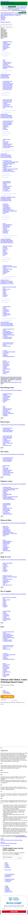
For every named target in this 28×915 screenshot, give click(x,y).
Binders (4, 250)
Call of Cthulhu (6, 45)
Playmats (5, 254)
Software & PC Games (8, 343)
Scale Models (6, 212)
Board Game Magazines (8, 83)
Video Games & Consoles (8, 342)
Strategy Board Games (7, 85)
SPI (4, 140)
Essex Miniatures (6, 225)
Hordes (10, 164)
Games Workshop (6, 181)
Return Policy (8, 876)
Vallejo (4, 307)
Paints (4, 213)
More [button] (2, 687)
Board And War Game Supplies (9, 286)
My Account (11, 382)
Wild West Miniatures (7, 170)
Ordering (7, 864)
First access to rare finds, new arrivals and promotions (13, 852)
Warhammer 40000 (7, 487)
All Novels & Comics (7, 337)
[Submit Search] (13, 27)
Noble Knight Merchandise (8, 356)
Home (4, 690)
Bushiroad (5, 272)
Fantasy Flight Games (7, 99)
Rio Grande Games (7, 102)
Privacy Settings (8, 868)
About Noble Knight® (9, 874)
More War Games (6, 474)
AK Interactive (6, 311)
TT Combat (5, 189)
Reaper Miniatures (7, 182)
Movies (4, 345)
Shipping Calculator (8, 877)
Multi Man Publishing (7, 144)
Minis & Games (4, 32)
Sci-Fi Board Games (7, 89)
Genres (4, 373)
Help (6, 862)
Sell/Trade (3, 16)
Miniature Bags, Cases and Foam (10, 210)
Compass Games (6, 145)
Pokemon (5, 247)
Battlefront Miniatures (7, 224)
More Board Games (7, 445)
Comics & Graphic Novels (8, 328)
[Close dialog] (26, 897)
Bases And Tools (6, 289)
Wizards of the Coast (7, 62)
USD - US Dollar (12, 6)
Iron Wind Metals (6, 188)
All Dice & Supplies (5, 594)
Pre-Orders (5, 363)
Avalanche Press (6, 147)
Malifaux (5, 167)
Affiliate (6, 887)
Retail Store (23, 10)
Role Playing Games (5, 378)
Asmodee (5, 103)
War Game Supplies (7, 124)
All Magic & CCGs (5, 559)
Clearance (5, 367)
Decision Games (6, 139)
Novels (4, 330)
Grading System (8, 880)
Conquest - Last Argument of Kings (10, 168)
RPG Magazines (6, 47)
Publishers (20, 390)
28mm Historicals (6, 208)
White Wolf (5, 64)
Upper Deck (5, 270)
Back (2, 383)
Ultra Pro (5, 308)
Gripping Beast (6, 230)
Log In (10, 12)
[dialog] (14, 793)
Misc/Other (5, 355)
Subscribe (14, 912)
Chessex (5, 312)
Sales (4, 370)
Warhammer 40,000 (7, 160)
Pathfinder (5, 42)
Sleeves (4, 251)
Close (2, 838)
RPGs (2, 28)
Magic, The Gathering (7, 246)
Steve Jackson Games (7, 100)
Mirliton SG (5, 232)
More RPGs (5, 415)
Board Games (3, 29)
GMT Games (6, 141)
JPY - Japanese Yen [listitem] (16, 9)
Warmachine (5, 164)
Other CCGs (5, 249)
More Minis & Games (7, 513)
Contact (22, 11)
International (7, 867)
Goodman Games (6, 63)
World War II (6, 126)
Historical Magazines (7, 333)
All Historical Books (7, 338)
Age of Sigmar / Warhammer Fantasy (10, 161)
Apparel (4, 354)
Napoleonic (5, 129)
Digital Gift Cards (6, 346)
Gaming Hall (3, 17)
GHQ (4, 223)
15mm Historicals (6, 207)
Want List (6, 12)
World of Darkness (7, 43)
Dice (4, 49)
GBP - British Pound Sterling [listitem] (7, 15)
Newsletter (7, 889)
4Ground (5, 184)
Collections (3, 18)
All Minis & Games (5, 483)
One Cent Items (6, 371)
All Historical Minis (5, 523)
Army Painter (6, 309)
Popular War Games (7, 122)
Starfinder (5, 48)
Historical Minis (11, 379)
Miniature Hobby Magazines (9, 171)
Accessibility (7, 881)
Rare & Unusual (6, 362)
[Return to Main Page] (1, 419)
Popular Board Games (7, 81)
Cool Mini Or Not (7, 104)
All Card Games (6, 82)
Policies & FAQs (8, 875)
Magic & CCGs (4, 35)
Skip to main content (5, 1)
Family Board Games (7, 88)
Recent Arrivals (6, 364)
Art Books (5, 335)
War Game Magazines (7, 123)
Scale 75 (5, 315)
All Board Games (4, 424)
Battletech (5, 165)
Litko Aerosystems (7, 314)
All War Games (4, 454)
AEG (4, 107)
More (2, 38)
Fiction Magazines (7, 331)
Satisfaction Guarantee (9, 879)
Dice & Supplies (4, 36)
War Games (3, 31)
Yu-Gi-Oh (5, 248)
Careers (6, 885)
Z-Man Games (6, 105)
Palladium (5, 68)
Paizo (4, 61)
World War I (5, 125)
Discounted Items (6, 369)
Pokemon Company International (10, 266)
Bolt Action (5, 203)
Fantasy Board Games (7, 87)
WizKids (5, 183)
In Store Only (6, 372)
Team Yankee (6, 206)
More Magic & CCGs (7, 584)
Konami (4, 267)
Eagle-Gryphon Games (8, 106)
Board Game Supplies (7, 84)
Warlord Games (6, 227)
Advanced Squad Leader (8, 121)
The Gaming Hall (8, 377)
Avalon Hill (5, 142)
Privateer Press (6, 187)
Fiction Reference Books (8, 332)
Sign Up (16, 854)
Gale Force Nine (6, 190)
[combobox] (7, 24)
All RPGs (3, 390)
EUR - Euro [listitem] (14, 7)
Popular (4, 360)
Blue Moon (5, 231)
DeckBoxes (5, 253)
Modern (4, 128)
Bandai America (6, 271)
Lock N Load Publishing (8, 146)
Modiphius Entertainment (8, 66)
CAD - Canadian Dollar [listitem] (7, 7)
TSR (4, 59)
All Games (3, 19)
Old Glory (5, 228)
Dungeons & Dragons (7, 41)
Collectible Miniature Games (9, 163)
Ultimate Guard (6, 313)
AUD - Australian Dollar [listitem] (21, 6)
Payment (7, 866)
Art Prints (5, 350)
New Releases (6, 365)
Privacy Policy (8, 869)
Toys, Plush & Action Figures (9, 351)
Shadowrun (5, 46)
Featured (5, 366)
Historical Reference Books (8, 334)
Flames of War (6, 205)
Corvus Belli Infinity (7, 166)
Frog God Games (6, 65)
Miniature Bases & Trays (8, 209)
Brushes (4, 290)
